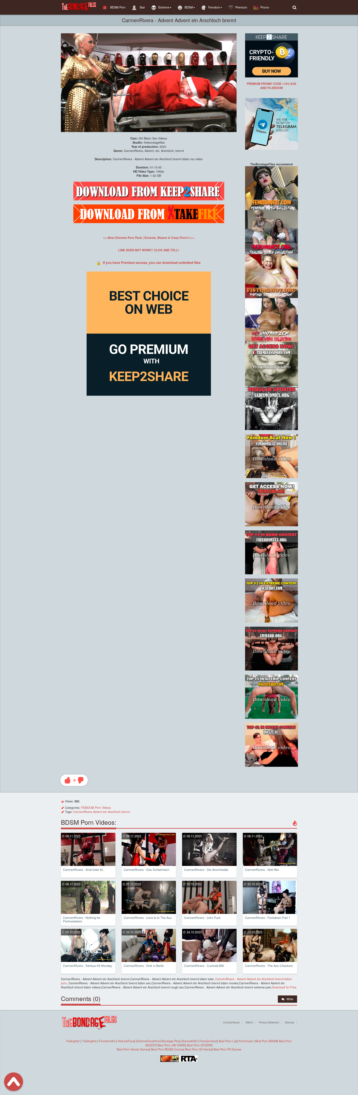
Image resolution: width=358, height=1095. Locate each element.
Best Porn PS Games (227, 1049)
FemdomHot (107, 1041)
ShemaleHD (189, 1041)
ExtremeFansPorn (148, 1041)
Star (142, 7)
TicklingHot (89, 1041)
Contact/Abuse (231, 1022)
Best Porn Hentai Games (133, 1049)
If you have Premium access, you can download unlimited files (152, 262)
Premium (241, 7)
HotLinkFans (126, 1041)
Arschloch (114, 812)
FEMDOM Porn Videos (96, 807)
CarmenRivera (82, 812)
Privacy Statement (269, 1022)
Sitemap (289, 1022)
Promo (264, 7)
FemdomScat (208, 1041)
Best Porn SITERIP (199, 1045)
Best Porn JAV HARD (171, 1045)
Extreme (163, 7)
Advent (97, 812)
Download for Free (284, 987)
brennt (125, 812)
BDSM (189, 7)
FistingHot (73, 1041)
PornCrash (246, 1041)
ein (105, 812)
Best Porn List (228, 1041)
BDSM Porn (117, 7)
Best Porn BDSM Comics (167, 1049)
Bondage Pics (171, 1041)
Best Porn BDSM (266, 1041)
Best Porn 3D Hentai (198, 1049)
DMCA (249, 1022)
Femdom (214, 7)
